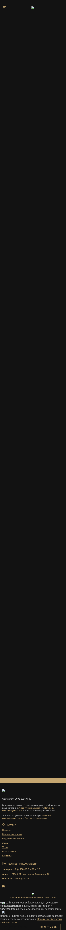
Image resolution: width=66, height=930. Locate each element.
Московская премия (12, 834)
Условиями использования (30, 808)
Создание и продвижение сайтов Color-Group (33, 897)
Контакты (7, 855)
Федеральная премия (13, 838)
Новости (6, 830)
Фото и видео (9, 851)
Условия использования (36, 818)
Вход (61, 8)
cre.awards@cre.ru (19, 878)
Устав (5, 847)
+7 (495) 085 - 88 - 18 (26, 869)
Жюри (5, 843)
